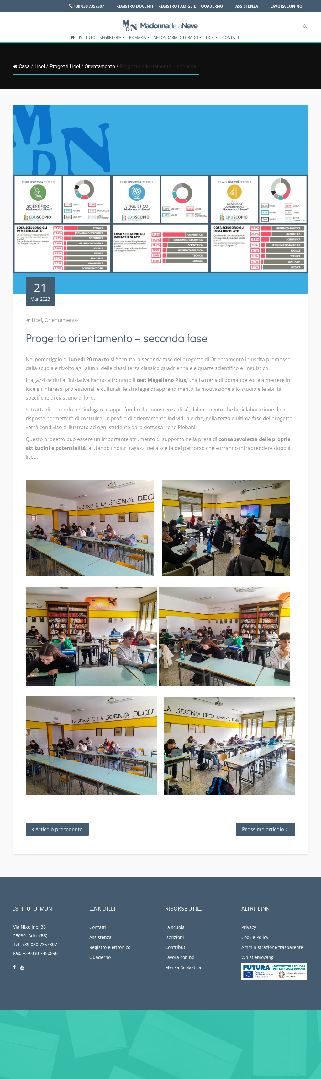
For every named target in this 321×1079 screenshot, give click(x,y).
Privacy (248, 927)
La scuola (175, 927)
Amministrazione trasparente (272, 947)
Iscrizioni (174, 937)
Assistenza (246, 6)
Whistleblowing (257, 957)
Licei (210, 37)
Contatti (231, 37)
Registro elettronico (109, 947)
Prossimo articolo (263, 829)
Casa (24, 66)
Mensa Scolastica (183, 967)
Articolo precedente (58, 829)
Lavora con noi (287, 6)
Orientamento (100, 66)
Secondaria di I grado (176, 37)
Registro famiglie (177, 6)
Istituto (87, 37)
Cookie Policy (254, 937)
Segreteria (111, 37)
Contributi (176, 947)
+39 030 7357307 (88, 6)
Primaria (138, 37)
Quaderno (212, 6)
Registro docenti (134, 6)
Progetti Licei (65, 66)
